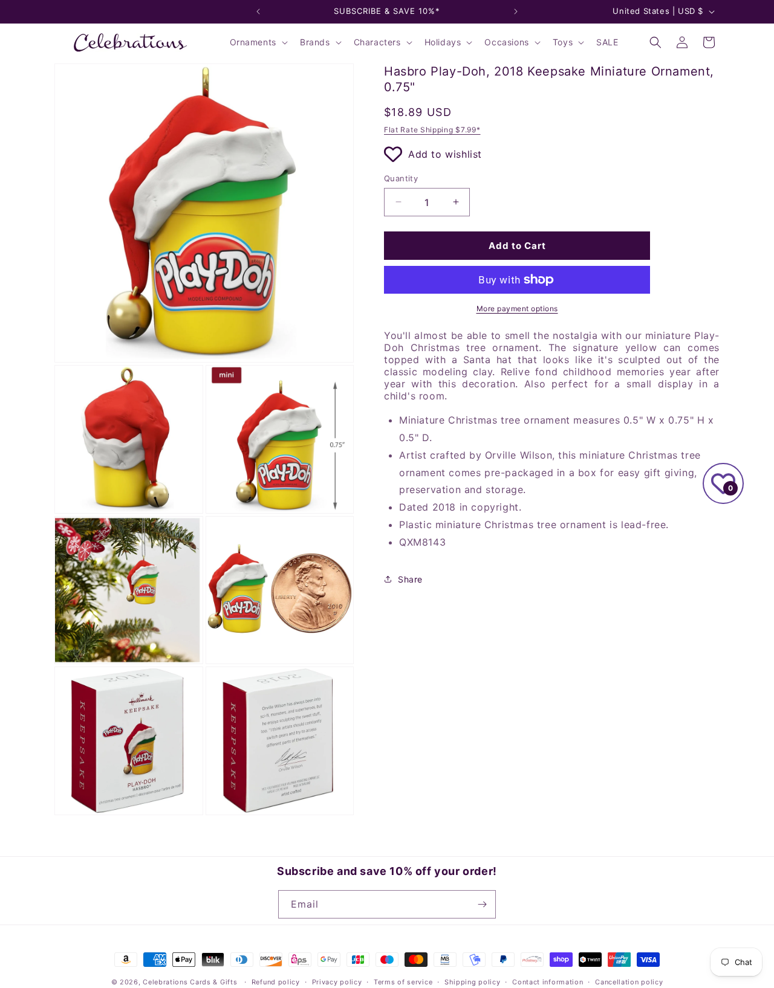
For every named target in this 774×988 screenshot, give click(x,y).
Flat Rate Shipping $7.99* (432, 129)
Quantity (401, 177)
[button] (258, 42)
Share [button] (410, 579)
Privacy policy (337, 982)
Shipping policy (472, 982)
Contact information (547, 982)
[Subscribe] (482, 904)
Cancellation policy (629, 982)
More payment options (517, 308)
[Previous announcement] (258, 11)
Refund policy (276, 982)
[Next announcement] (515, 11)
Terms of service (403, 982)
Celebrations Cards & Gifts (190, 982)
